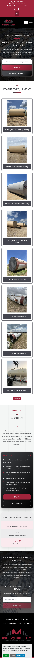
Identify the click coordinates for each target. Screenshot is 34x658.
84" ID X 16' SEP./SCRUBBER (17, 390)
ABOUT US (13, 623)
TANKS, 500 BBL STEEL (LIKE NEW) (17, 204)
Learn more (20, 655)
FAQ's (20, 623)
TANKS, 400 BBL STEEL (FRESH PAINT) (17, 241)
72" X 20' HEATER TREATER (17, 316)
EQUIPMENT (9, 619)
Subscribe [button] (17, 605)
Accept (6, 655)
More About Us (17, 503)
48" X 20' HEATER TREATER (17, 353)
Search (17, 67)
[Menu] (26, 22)
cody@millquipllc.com (18, 3)
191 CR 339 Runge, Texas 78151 (17, 6)
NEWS (17, 619)
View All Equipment (16, 73)
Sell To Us (16, 497)
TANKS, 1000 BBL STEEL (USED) (17, 167)
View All (17, 398)
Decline (13, 655)
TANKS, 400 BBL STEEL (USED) (17, 279)
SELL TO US (24, 619)
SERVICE (5, 623)
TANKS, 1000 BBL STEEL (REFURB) (17, 130)
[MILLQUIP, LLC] (17, 635)
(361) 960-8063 (18, 2)
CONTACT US (28, 623)
